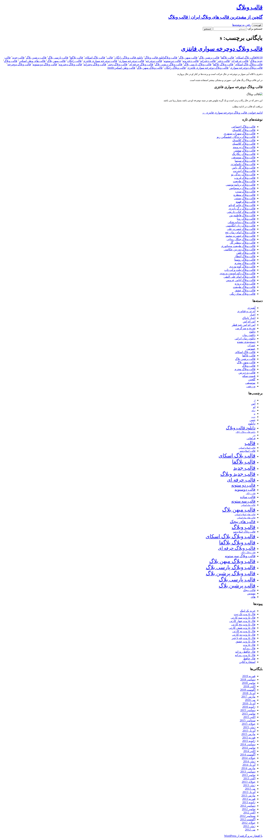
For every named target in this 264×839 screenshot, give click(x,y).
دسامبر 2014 (247, 744)
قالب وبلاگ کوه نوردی (242, 266)
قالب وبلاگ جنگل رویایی (241, 239)
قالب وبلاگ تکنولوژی (243, 164)
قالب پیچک (249, 590)
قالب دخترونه (190, 60)
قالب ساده (247, 497)
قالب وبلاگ (171, 57)
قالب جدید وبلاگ (237, 474)
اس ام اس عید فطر (243, 324)
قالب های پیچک (242, 521)
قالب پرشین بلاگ (209, 57)
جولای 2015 (248, 723)
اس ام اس (249, 321)
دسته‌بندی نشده (246, 341)
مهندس (251, 593)
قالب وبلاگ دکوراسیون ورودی (237, 273)
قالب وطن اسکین (124, 67)
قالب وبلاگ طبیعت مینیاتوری (238, 246)
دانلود (252, 331)
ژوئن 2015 (249, 727)
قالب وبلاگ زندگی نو (243, 174)
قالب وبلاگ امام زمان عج (240, 232)
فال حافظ (249, 658)
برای (253, 410)
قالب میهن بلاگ (188, 57)
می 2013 (250, 788)
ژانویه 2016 (248, 706)
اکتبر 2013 (249, 778)
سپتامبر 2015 (247, 720)
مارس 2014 (248, 768)
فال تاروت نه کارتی (243, 631)
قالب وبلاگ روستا (244, 259)
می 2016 (250, 700)
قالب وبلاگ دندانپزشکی (241, 222)
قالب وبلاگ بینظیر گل (242, 242)
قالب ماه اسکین (248, 505)
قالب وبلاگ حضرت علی (241, 228)
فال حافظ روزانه (245, 651)
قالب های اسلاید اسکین (245, 514)
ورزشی (250, 386)
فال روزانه (249, 648)
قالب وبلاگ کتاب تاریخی (241, 211)
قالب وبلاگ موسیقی (243, 157)
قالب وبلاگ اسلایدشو (244, 531)
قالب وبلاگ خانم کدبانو (242, 205)
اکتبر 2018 (249, 686)
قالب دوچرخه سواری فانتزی (100, 60)
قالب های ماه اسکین (246, 518)
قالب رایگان (74, 60)
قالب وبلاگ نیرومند (244, 147)
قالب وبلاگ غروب (244, 177)
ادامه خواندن (232, 112)
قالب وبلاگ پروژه (245, 283)
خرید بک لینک (247, 610)
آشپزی (251, 307)
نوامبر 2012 (248, 809)
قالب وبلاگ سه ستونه (240, 556)
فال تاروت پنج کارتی (243, 624)
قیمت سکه (248, 375)
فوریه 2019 (248, 676)
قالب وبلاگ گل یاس (243, 167)
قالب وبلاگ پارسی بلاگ (197, 64)
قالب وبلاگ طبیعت (244, 181)
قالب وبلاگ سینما (245, 160)
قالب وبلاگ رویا (246, 218)
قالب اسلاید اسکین (246, 448)
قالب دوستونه (245, 489)
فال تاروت (249, 644)
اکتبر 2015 (249, 717)
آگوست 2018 (247, 689)
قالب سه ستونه (243, 501)
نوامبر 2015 (248, 713)
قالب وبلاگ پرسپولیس (242, 188)
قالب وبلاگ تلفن (245, 252)
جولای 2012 (248, 822)
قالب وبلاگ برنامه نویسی (240, 184)
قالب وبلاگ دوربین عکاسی (239, 249)
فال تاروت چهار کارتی (242, 621)
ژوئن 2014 (249, 761)
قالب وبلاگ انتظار (244, 256)
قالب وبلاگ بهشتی (244, 150)
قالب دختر (223, 60)
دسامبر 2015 (247, 710)
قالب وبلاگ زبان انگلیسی (240, 225)
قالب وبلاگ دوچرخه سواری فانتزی (222, 48)
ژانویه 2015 (248, 740)
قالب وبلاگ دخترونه (70, 64)
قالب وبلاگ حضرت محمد (240, 235)
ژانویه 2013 (248, 802)
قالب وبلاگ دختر (117, 64)
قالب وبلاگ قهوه (245, 201)
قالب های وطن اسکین (32, 60)
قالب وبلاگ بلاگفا (223, 64)
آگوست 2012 (247, 819)
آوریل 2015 (248, 730)
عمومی (251, 348)
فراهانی (251, 438)
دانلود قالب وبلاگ (155, 57)
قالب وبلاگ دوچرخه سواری (246, 67)
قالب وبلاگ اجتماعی (243, 126)
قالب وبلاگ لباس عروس (240, 280)
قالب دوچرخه (154, 60)
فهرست (257, 25)
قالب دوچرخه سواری (131, 60)
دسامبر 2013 (247, 771)
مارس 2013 (248, 795)
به (254, 414)
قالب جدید (18, 57)
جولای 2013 (248, 781)
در (254, 435)
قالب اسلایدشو (247, 450)
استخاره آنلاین (247, 661)
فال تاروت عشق (245, 641)
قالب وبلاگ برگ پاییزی (242, 208)
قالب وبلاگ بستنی (244, 198)
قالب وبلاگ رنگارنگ (243, 153)
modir (110, 67)
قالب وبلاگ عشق (245, 290)
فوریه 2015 (248, 737)
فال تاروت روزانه (245, 655)
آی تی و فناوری (246, 311)
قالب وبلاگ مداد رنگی (242, 293)
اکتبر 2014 (249, 751)
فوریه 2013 (248, 798)
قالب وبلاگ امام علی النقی (239, 276)
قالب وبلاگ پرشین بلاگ (168, 64)
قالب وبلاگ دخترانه (95, 64)
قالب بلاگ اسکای (246, 57)
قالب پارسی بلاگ (58, 57)
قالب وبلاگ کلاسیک (243, 130)
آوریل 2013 (248, 792)
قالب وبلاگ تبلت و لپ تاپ (239, 269)
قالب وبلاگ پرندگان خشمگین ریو (236, 136)
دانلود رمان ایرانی (245, 338)
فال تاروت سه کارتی (243, 617)
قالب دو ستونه (172, 60)
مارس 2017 (248, 696)
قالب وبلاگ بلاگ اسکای (249, 64)
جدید (253, 417)
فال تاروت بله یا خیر (243, 638)
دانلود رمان (248, 335)
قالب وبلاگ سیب (245, 191)
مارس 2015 (248, 734)
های (253, 596)
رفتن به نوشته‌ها (241, 24)
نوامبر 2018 (248, 682)
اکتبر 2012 (249, 812)
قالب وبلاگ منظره (244, 194)
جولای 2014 (248, 757)
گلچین (251, 379)
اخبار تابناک (248, 318)
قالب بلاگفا (227, 57)
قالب (110, 57)
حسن (252, 419)
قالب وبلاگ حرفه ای (141, 64)
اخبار (252, 314)
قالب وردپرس (246, 372)
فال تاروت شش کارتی (242, 627)
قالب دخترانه (208, 60)
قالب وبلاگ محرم (245, 263)
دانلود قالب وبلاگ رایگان (128, 57)
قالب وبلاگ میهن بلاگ (150, 67)
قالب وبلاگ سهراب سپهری (239, 133)
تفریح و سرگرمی (245, 328)
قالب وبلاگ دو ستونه (45, 64)
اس (253, 403)
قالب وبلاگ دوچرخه (19, 64)
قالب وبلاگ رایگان (175, 67)
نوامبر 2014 (248, 747)
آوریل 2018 (248, 693)
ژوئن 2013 (249, 785)
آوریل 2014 (248, 764)
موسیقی (250, 382)
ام (254, 407)
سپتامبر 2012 (247, 815)
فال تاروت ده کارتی (243, 634)
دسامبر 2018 (247, 679)
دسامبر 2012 (247, 805)
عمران (251, 345)
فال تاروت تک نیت (244, 614)
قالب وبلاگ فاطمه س (242, 215)
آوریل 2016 (248, 703)
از (254, 400)
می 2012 (250, 829)
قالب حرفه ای (239, 60)
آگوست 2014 (247, 754)
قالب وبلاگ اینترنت (244, 171)
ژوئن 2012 (249, 826)
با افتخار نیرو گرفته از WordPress (243, 835)
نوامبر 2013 (248, 775)
